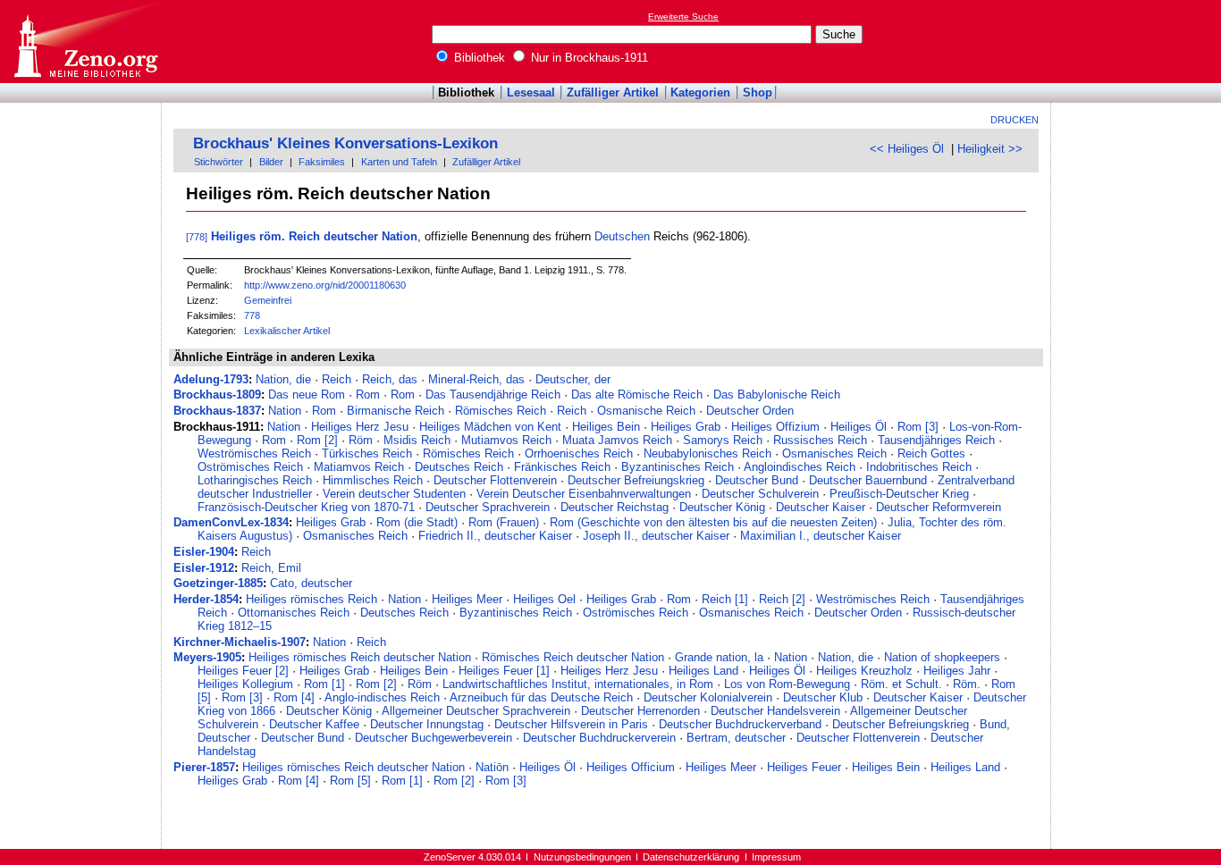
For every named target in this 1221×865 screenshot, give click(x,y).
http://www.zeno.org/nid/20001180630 (325, 285)
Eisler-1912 (203, 568)
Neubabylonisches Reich (707, 453)
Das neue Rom (306, 394)
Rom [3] (918, 426)
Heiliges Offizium (775, 426)
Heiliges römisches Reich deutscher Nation (359, 657)
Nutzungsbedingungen (582, 857)
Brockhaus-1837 (217, 410)
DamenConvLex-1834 (231, 522)
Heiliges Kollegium (245, 684)
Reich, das (389, 379)
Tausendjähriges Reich (936, 440)
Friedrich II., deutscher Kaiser (495, 535)
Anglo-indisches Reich (382, 697)
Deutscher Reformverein (938, 507)
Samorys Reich (722, 440)
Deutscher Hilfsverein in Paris (571, 724)
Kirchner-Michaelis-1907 (239, 642)
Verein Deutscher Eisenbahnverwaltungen (583, 493)
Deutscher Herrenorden (640, 711)
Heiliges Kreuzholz (864, 670)
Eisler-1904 (203, 551)
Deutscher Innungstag (427, 724)
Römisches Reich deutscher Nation (573, 657)
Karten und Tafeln (399, 161)
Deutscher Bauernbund (868, 480)
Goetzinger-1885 (218, 583)
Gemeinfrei (267, 300)
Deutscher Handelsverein (775, 711)
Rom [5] (350, 780)
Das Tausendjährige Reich (492, 394)
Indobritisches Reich (919, 467)
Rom (368, 394)
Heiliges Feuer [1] (504, 670)
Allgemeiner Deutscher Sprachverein (476, 711)
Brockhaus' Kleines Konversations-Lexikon (345, 143)
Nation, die (283, 379)
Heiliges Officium (630, 767)
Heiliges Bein (606, 426)
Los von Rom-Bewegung (787, 684)
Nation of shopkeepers (942, 657)
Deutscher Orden (750, 410)
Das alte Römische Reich (637, 394)
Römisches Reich (500, 410)
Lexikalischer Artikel (287, 330)
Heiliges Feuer (804, 767)
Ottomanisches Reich (293, 612)
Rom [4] (294, 697)
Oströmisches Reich (250, 467)
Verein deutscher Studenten (394, 493)
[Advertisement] (1138, 41)
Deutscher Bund (756, 480)
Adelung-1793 (210, 379)
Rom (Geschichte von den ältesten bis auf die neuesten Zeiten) (713, 522)
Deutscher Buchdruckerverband (740, 724)
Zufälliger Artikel (613, 92)
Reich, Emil (271, 568)
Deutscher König (722, 507)
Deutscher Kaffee (314, 724)
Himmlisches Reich (373, 480)
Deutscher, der (572, 379)
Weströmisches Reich (254, 453)
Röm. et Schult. (901, 684)
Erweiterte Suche (683, 16)
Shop (757, 92)
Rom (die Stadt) (417, 522)
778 (252, 315)
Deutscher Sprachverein (487, 507)
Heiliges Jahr (956, 670)
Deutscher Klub (823, 697)
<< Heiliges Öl (907, 148)
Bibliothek (478, 57)
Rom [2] (317, 440)
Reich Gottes (931, 453)
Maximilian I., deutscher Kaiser (820, 535)
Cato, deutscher (311, 583)
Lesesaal (531, 92)
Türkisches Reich (367, 453)
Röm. (967, 684)
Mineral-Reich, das (476, 379)
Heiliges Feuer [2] (243, 670)
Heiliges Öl (858, 426)
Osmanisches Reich (834, 453)
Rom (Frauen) (503, 522)
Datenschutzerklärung (691, 857)
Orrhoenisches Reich (579, 453)
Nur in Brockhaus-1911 (587, 57)
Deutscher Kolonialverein (708, 697)
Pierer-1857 (204, 767)
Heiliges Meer (467, 599)
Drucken (1014, 119)
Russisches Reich (820, 440)
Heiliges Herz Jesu (359, 426)
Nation (284, 410)
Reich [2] (782, 599)
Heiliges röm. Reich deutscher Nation (314, 236)
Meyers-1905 (207, 657)
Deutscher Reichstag (614, 507)
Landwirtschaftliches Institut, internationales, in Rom (577, 684)
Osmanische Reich (646, 410)
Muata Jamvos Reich (617, 440)
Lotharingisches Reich (255, 480)
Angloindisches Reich (799, 467)
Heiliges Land (703, 670)
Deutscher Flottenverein (495, 480)
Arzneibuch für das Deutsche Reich (541, 697)
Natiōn (492, 767)
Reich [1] (725, 599)
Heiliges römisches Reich (311, 599)
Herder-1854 (206, 599)
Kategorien (700, 92)
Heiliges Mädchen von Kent (490, 426)
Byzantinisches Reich (677, 467)
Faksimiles (322, 161)
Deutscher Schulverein (760, 493)
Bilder (271, 161)
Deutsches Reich (459, 467)
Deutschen (622, 236)
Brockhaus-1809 (217, 394)
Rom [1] (324, 684)
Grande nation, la (719, 657)
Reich (336, 379)
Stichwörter (218, 161)
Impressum (776, 857)
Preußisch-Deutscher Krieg (899, 493)
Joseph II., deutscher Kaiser (656, 535)
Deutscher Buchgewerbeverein (433, 737)
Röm (361, 440)
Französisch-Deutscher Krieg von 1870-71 (306, 507)
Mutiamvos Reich (506, 440)
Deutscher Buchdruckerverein (599, 737)
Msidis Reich (417, 440)
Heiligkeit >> (990, 148)
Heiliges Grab (685, 426)
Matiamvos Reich (359, 467)
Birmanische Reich (395, 410)
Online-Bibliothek (85, 41)
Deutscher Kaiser (820, 507)
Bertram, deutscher (736, 737)
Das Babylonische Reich (776, 394)
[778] (196, 236)
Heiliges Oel (544, 599)
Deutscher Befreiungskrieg (636, 480)
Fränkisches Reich (562, 467)
